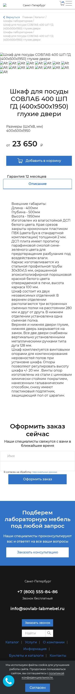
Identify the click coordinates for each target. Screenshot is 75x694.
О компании (54, 642)
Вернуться (13, 17)
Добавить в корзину (43, 161)
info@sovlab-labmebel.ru (37, 608)
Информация (35, 649)
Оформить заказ (37, 479)
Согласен (38, 688)
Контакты (58, 656)
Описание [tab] (38, 184)
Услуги (31, 642)
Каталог (12, 642)
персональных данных (44, 472)
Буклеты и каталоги (26, 656)
